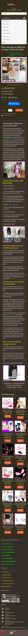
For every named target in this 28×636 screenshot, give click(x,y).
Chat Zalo (15, 103)
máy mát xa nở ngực (13, 204)
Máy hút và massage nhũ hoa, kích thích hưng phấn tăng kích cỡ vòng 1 (20, 504)
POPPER (4, 42)
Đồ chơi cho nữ (5, 24)
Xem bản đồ (8, 624)
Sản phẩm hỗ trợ (6, 39)
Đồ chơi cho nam (6, 21)
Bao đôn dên (5, 36)
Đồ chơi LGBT (5, 27)
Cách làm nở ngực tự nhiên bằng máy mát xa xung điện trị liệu (8, 504)
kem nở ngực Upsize (10, 314)
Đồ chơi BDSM (5, 30)
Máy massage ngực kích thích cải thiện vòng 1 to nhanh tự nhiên (7, 434)
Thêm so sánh (13, 113)
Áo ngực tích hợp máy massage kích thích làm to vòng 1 (20, 481)
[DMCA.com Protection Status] (14, 633)
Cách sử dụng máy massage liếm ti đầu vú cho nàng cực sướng (20, 411)
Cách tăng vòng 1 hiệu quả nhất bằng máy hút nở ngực (20, 458)
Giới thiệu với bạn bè (7, 115)
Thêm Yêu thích (6, 113)
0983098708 (3, 631)
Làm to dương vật (6, 33)
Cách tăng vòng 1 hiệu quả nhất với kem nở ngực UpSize (20, 434)
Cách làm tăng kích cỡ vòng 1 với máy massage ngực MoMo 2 (7, 481)
